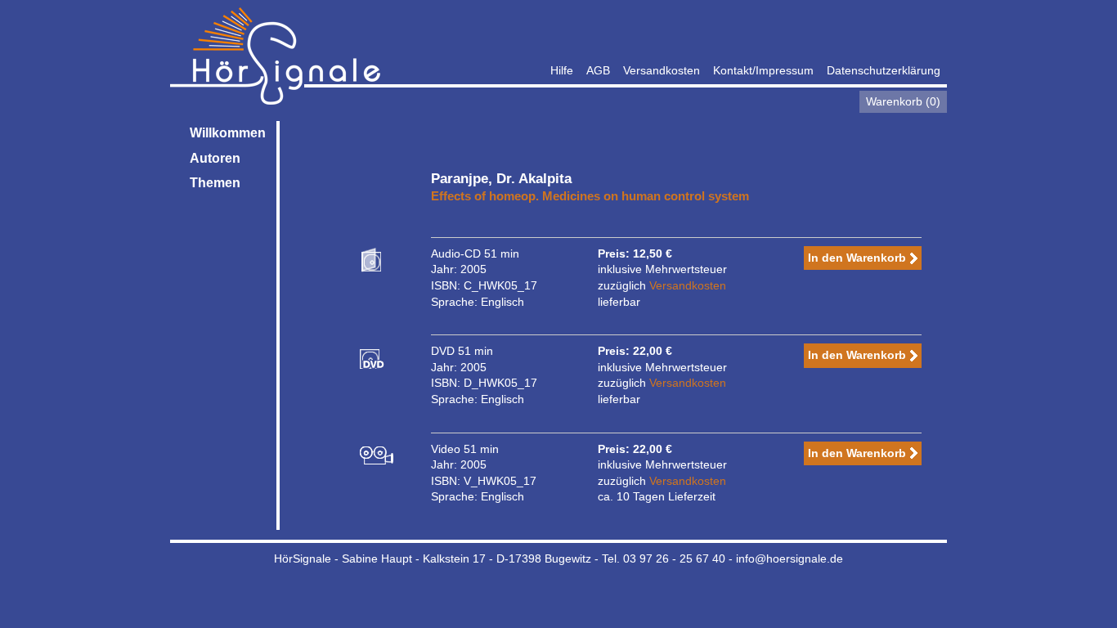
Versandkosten (661, 70)
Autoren (215, 158)
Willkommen (228, 133)
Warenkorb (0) (903, 101)
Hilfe (561, 70)
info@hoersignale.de (789, 558)
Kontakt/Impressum (763, 70)
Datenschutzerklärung (883, 70)
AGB (598, 70)
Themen (215, 183)
